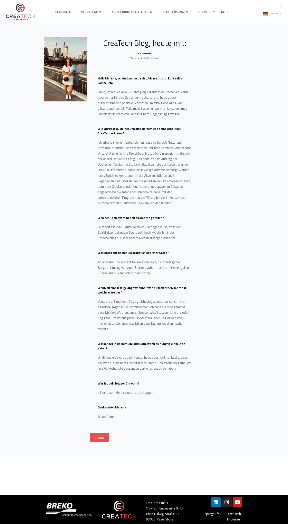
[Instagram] (227, 502)
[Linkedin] (216, 502)
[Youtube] (237, 502)
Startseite (63, 11)
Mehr (225, 11)
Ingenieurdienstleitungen (131, 11)
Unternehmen (90, 11)
